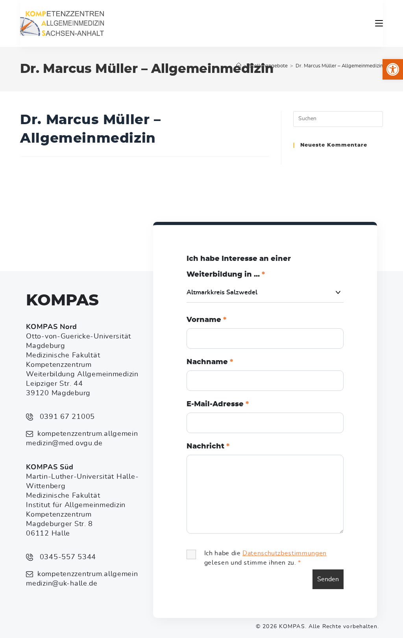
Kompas (62, 301)
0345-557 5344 (66, 557)
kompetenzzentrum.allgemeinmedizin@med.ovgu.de (82, 438)
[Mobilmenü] (379, 23)
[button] (393, 69)
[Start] (238, 66)
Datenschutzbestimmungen (284, 553)
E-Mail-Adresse (218, 404)
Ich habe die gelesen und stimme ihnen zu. (265, 558)
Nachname (210, 362)
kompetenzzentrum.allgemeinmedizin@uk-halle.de (82, 579)
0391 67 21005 (66, 416)
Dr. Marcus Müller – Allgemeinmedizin (339, 66)
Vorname (206, 320)
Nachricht (208, 446)
